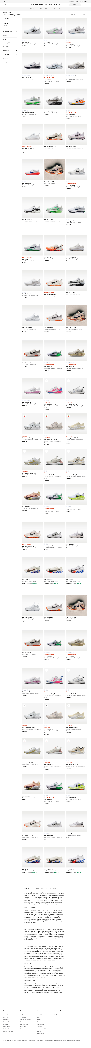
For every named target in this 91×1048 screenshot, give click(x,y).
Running (5, 12)
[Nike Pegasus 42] (54, 63)
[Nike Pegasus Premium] (76, 28)
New (32, 4)
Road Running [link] (7, 18)
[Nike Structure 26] (76, 99)
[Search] (70, 4)
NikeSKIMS (57, 4)
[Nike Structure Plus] (32, 207)
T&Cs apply (56, 8)
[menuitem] (78, 1)
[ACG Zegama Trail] (54, 169)
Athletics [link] (6, 25)
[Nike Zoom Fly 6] (54, 99)
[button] (10, 31)
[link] (46, 380)
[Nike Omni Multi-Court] (32, 134)
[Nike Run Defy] (32, 28)
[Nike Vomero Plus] (32, 63)
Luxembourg (85, 1010)
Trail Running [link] (7, 23)
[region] (9, 41)
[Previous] (19, 9)
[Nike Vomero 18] (54, 350)
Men (36, 4)
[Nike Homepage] (5, 5)
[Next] (71, 9)
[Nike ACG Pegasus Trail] (54, 280)
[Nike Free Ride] (76, 532)
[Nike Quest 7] (54, 28)
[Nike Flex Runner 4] (32, 315)
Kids (46, 4)
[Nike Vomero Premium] (32, 99)
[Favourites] (83, 4)
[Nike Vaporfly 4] (32, 567)
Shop (60, 8)
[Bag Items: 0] (86, 4)
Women (41, 4)
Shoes (10, 12)
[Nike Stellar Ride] (32, 169)
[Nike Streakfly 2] (54, 567)
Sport (50, 4)
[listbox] (84, 15)
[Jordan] (4, 1)
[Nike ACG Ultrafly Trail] (54, 134)
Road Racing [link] (7, 21)
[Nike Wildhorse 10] (54, 315)
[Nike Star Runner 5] (76, 245)
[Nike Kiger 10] (54, 245)
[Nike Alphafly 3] (32, 494)
